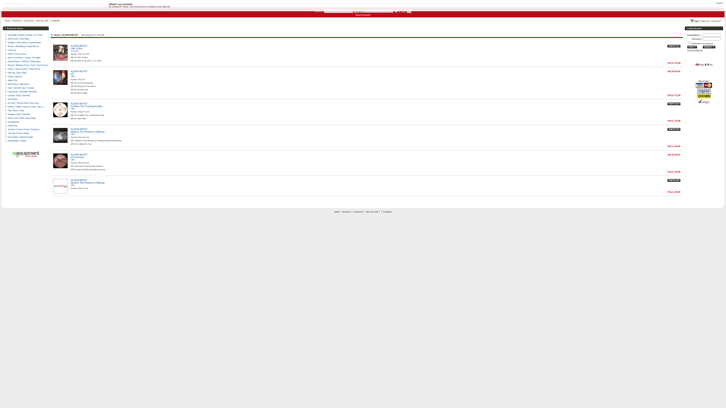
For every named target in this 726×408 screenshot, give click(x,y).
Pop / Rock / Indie (16, 110)
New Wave (13, 99)
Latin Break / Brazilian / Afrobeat (22, 91)
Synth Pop (12, 125)
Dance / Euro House (17, 54)
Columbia (75, 51)
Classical (12, 50)
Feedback (55, 20)
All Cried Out (77, 157)
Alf (72, 74)
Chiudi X (719, 3)
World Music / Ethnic (17, 141)
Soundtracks (13, 122)
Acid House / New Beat (18, 39)
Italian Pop (12, 80)
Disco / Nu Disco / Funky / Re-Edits (24, 57)
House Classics (15, 76)
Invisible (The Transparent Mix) (86, 106)
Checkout (715, 21)
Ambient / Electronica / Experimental (24, 42)
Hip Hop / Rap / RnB (17, 73)
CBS (73, 76)
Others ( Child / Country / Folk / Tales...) (26, 107)
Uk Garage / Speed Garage (20, 137)
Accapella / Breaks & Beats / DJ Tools (25, 35)
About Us (17, 20)
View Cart (705, 21)
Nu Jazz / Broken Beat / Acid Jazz (23, 103)
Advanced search (363, 15)
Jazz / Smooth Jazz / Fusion (21, 88)
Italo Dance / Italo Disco (18, 84)
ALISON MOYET (79, 46)
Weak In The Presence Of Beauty (88, 132)
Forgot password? (695, 50)
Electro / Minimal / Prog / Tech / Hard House (28, 65)
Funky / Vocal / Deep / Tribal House (24, 69)
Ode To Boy (77, 48)
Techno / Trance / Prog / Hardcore (23, 129)
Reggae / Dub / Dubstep (19, 114)
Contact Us (28, 20)
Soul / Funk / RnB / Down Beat (22, 118)
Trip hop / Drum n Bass (18, 133)
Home (7, 20)
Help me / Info (42, 20)
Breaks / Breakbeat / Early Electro (23, 46)
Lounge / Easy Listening (19, 95)
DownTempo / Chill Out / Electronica (24, 61)
